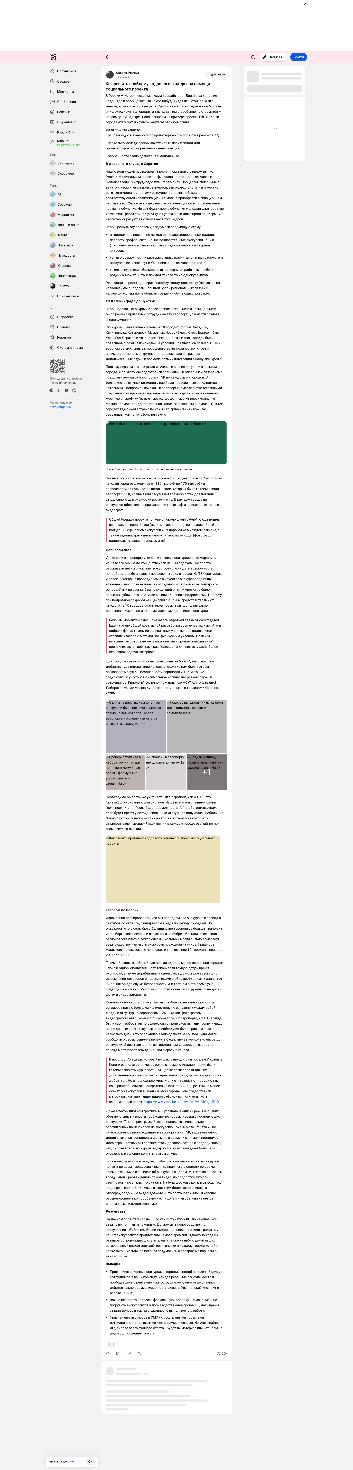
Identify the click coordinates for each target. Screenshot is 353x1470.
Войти (299, 57)
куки (72, 1461)
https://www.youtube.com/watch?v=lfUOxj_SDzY (181, 1102)
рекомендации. (60, 407)
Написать (276, 57)
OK (90, 1461)
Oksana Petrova (127, 73)
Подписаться (216, 74)
